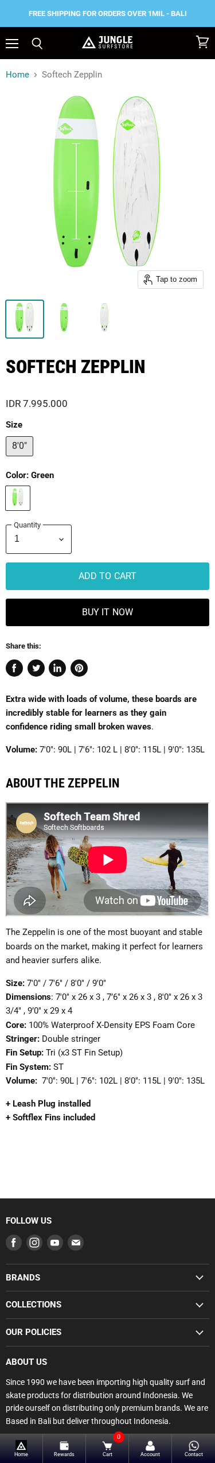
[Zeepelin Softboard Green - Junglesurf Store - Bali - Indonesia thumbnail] (24, 319)
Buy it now (108, 612)
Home (17, 75)
